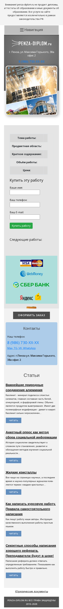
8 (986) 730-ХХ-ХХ (32, 61)
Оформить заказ (31, 315)
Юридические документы (31, 591)
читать (13, 420)
